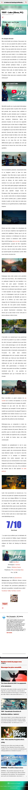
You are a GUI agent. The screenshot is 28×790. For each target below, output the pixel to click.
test (4, 604)
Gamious (17, 564)
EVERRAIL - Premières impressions (12, 768)
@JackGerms (18, 577)
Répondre (9, 632)
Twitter (9, 590)
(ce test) (15, 569)
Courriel (18, 590)
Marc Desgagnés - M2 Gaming (15, 616)
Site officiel (16, 562)
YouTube (13, 590)
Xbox (22, 569)
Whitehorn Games (16, 567)
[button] (2, 17)
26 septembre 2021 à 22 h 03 (13, 617)
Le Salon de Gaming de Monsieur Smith (16, 2)
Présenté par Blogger (14, 783)
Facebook (4, 590)
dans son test (15, 241)
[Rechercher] (26, 2)
